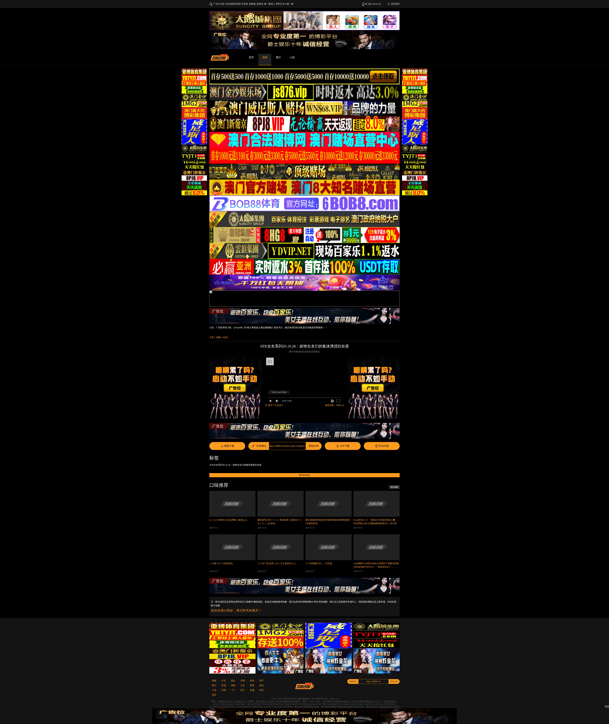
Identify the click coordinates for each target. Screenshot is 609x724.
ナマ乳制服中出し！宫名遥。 (319, 563)
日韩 (242, 680)
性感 (223, 685)
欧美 (225, 337)
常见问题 (384, 446)
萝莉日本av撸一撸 (284, 4)
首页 (251, 57)
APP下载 (345, 446)
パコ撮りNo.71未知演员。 (222, 563)
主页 (211, 337)
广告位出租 (218, 4)
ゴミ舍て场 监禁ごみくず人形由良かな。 (277, 563)
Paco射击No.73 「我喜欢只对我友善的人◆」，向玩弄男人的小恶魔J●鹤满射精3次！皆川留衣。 (376, 523)
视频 (264, 57)
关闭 (607, 706)
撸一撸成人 (269, 4)
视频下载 (229, 446)
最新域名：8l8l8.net (334, 405)
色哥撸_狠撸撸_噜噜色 (252, 4)
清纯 (233, 685)
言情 (223, 690)
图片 (278, 57)
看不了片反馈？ (276, 405)
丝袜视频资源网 (233, 4)
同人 (242, 690)
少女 (242, 685)
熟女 (261, 685)
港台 (233, 680)
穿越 (252, 690)
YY (233, 690)
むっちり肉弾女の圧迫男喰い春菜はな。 (229, 520)
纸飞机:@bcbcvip (373, 4)
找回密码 (395, 4)
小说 (292, 57)
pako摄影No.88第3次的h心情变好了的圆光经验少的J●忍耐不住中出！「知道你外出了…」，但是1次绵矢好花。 (376, 567)
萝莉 (252, 685)
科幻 (261, 690)
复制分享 (314, 446)
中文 (223, 680)
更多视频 (394, 487)
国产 (261, 680)
